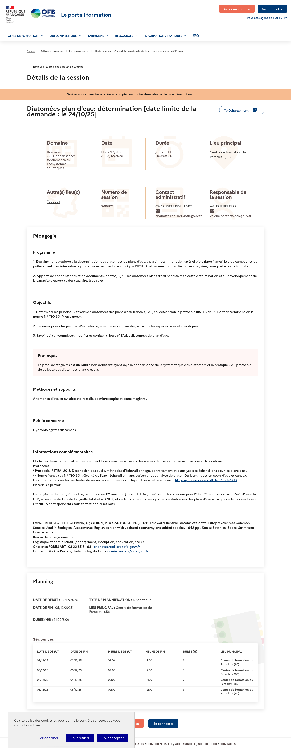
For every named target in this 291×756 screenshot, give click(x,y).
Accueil (31, 51)
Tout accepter (113, 737)
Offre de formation (23, 36)
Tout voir (53, 201)
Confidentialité (159, 744)
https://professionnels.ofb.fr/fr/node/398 (206, 480)
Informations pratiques (163, 36)
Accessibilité (185, 744)
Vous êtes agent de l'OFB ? (265, 18)
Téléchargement (236, 110)
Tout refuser (80, 737)
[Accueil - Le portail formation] (30, 27)
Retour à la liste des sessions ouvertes (57, 67)
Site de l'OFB (207, 744)
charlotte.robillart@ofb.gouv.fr (117, 546)
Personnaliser (48, 737)
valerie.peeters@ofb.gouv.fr (127, 551)
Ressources (124, 36)
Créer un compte (237, 9)
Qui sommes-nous (63, 36)
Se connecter (272, 9)
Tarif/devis (96, 36)
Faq (196, 35)
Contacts (228, 744)
